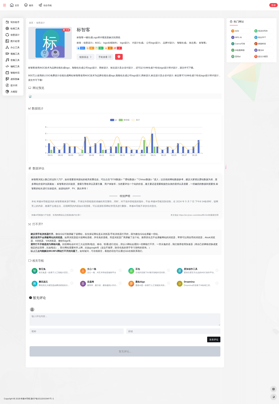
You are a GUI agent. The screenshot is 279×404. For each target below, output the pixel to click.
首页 (31, 22)
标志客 (192, 42)
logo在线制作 (110, 42)
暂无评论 (39, 298)
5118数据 (116, 179)
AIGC (97, 42)
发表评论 (213, 339)
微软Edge (63, 240)
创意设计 (40, 22)
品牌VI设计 (168, 42)
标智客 (202, 42)
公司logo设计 (153, 42)
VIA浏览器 (51, 240)
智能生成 (181, 42)
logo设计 (124, 42)
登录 (273, 5)
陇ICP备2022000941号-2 (42, 398)
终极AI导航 (25, 398)
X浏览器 (39, 240)
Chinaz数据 (144, 179)
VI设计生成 (137, 42)
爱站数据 (129, 179)
